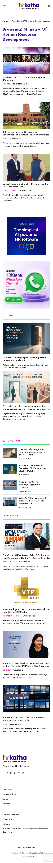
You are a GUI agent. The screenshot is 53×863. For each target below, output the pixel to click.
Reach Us (7, 804)
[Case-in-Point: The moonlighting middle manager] (10, 485)
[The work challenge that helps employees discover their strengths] (10, 453)
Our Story (7, 790)
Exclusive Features (11, 815)
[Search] (49, 6)
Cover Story (8, 819)
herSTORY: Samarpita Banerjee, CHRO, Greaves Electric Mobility (32, 468)
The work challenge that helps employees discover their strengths (32, 452)
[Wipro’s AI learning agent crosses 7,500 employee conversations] (10, 501)
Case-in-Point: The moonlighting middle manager (29, 484)
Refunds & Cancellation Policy (33, 853)
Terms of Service (28, 856)
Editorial (6, 824)
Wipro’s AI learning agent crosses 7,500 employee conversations (32, 501)
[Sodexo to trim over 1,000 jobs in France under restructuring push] (26, 698)
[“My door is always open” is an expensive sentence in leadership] (26, 338)
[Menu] (4, 6)
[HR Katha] (29, 6)
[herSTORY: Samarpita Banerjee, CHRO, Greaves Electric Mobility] (10, 469)
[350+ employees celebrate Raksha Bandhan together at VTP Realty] (26, 590)
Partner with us (9, 794)
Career (6, 799)
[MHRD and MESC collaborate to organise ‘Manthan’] (26, 60)
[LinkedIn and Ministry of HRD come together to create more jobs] (26, 167)
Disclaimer (15, 853)
